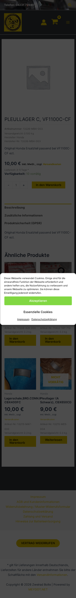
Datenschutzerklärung (44, 319)
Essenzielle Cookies (38, 312)
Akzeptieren (38, 301)
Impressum (23, 319)
